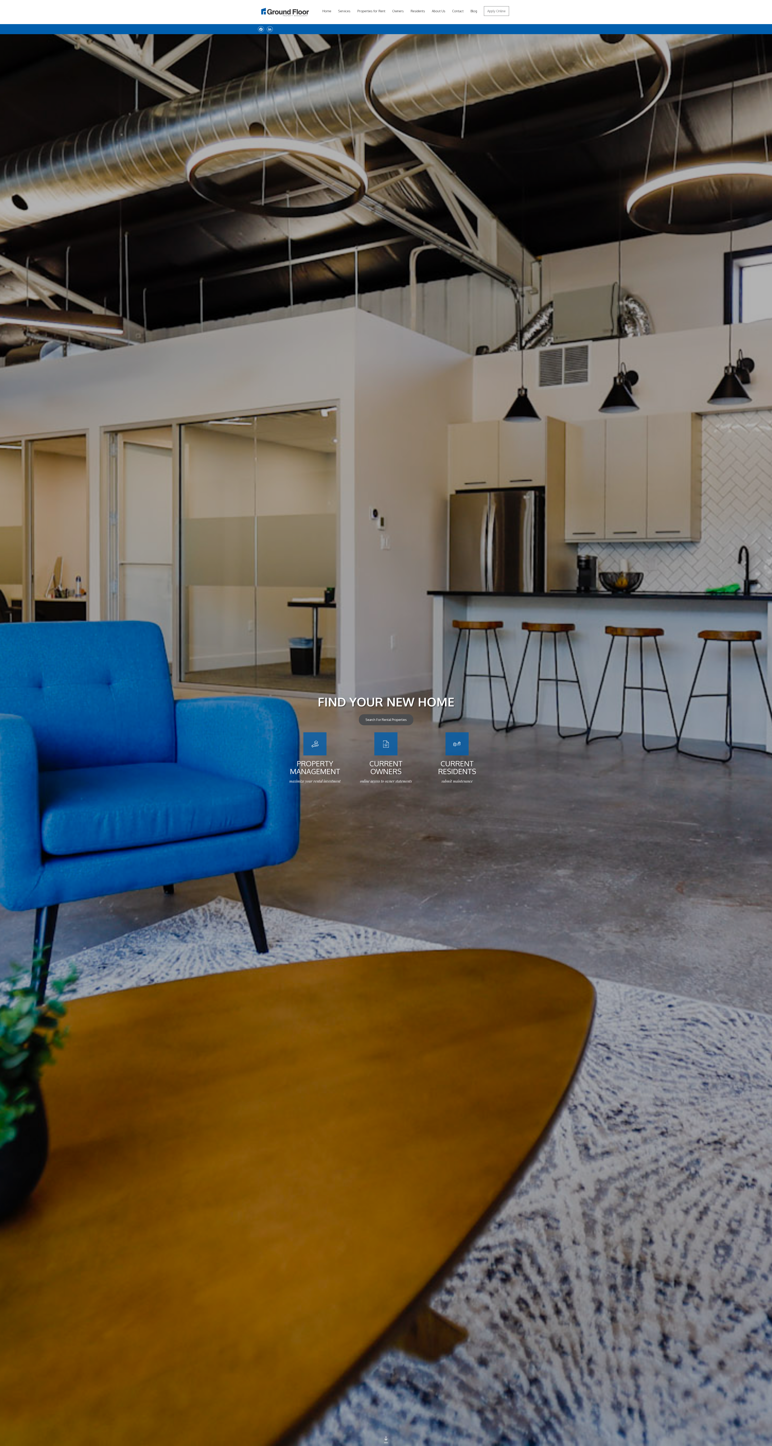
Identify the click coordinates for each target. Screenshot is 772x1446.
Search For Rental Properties (386, 719)
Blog (473, 11)
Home (326, 11)
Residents (418, 11)
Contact (458, 11)
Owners (398, 11)
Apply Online (496, 11)
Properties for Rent (371, 11)
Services (344, 11)
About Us (438, 11)
